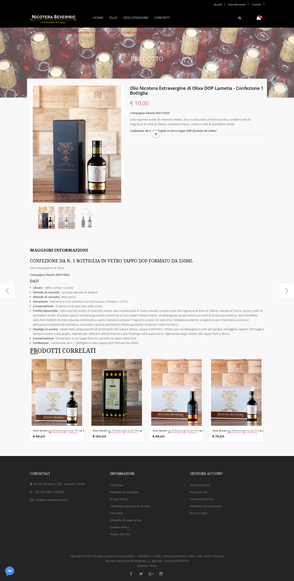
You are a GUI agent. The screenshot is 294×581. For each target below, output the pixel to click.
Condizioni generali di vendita (130, 506)
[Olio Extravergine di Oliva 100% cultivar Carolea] (47, 218)
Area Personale (236, 4)
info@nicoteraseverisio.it (51, 500)
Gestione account (206, 474)
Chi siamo (116, 513)
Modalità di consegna (124, 492)
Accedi (218, 4)
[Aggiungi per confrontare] (156, 134)
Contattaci (117, 485)
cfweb (153, 566)
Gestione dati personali (205, 506)
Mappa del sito (120, 534)
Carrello (256, 4)
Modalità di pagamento (125, 520)
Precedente (31, 221)
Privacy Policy (119, 499)
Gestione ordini (200, 485)
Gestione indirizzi (201, 499)
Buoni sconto (198, 513)
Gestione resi (199, 492)
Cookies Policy (119, 527)
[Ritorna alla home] (31, 32)
